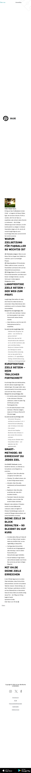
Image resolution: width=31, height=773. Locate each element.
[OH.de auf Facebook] (21, 691)
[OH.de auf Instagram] (10, 691)
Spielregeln (15, 706)
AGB (15, 700)
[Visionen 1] (10, 207)
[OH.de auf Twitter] (16, 691)
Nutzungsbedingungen (15, 703)
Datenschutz (15, 709)
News (2, 605)
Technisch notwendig (11, 761)
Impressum (15, 697)
